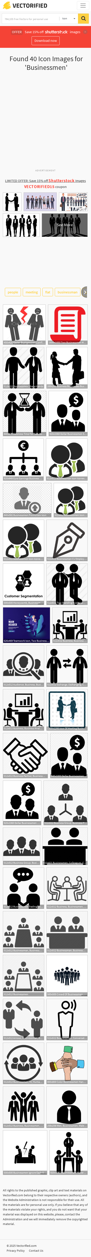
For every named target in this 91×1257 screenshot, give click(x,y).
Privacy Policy (16, 1251)
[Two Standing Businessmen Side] (67, 584)
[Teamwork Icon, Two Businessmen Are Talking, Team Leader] (26, 625)
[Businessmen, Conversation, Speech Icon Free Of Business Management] (67, 1019)
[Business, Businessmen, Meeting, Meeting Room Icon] (67, 888)
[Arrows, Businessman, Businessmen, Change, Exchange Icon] (23, 1019)
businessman (68, 292)
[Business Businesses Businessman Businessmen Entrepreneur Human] (67, 367)
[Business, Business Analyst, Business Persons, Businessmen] (70, 625)
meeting (32, 292)
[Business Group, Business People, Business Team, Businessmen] (65, 803)
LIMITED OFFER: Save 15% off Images (45, 180)
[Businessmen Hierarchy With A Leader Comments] (68, 1152)
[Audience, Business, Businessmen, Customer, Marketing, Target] (23, 666)
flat (47, 292)
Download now (45, 40)
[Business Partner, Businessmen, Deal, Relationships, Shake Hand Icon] (25, 755)
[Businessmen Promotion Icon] (27, 500)
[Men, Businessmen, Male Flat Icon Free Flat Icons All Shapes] (67, 1107)
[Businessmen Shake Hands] (23, 367)
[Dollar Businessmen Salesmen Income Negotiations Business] (68, 413)
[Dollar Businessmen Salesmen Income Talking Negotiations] (22, 803)
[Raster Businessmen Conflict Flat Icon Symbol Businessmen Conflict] (24, 325)
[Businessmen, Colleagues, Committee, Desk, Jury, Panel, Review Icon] (65, 846)
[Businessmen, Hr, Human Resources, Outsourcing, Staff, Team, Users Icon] (23, 1063)
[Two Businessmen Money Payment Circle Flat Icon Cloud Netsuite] (67, 325)
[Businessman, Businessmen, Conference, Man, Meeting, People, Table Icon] (23, 931)
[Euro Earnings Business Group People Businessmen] (23, 459)
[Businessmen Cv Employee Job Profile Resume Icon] (67, 540)
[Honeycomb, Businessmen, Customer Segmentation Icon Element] (23, 584)
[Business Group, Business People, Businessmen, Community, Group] (21, 846)
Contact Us (36, 1251)
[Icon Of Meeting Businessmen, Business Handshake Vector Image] (67, 709)
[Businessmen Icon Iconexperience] (66, 459)
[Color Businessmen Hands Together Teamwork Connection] (67, 1063)
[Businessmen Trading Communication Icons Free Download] (23, 888)
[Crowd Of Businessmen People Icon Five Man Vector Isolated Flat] (67, 975)
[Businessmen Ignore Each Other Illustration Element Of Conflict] (25, 1152)
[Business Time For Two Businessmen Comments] (24, 413)
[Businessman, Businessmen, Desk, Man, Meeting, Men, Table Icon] (67, 931)
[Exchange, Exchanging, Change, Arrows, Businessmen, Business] (67, 666)
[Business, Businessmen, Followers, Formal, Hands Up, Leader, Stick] (23, 1107)
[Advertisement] (45, 122)
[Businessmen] (23, 975)
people (13, 292)
